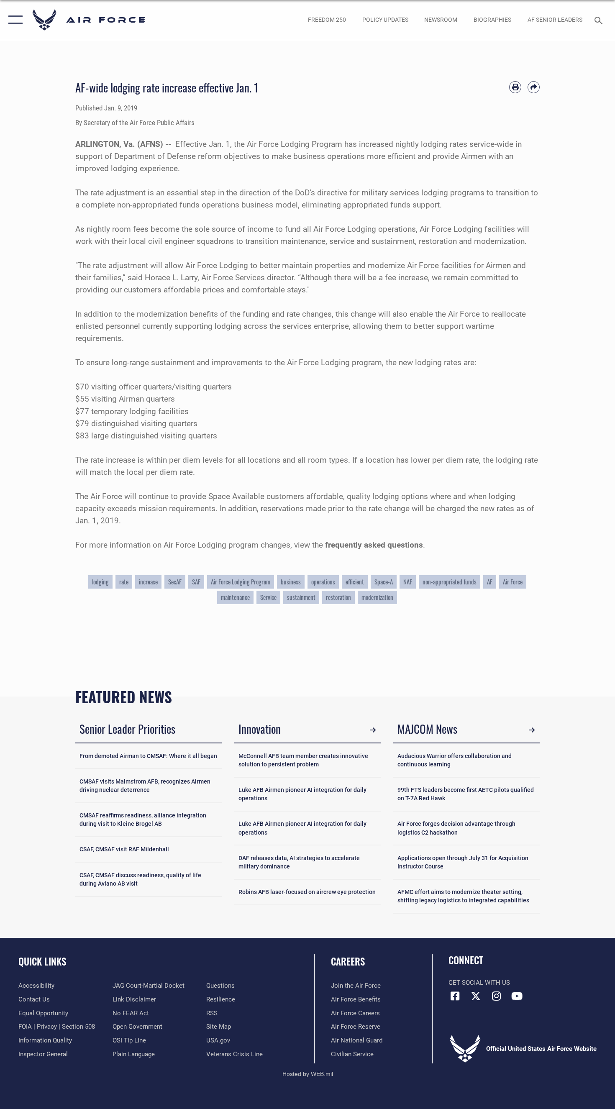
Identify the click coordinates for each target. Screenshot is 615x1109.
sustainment (301, 597)
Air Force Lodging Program (240, 581)
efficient (355, 581)
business (291, 581)
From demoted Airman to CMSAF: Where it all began (148, 756)
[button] (13, 20)
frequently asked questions (374, 545)
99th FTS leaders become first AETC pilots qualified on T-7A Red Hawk (465, 794)
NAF (407, 581)
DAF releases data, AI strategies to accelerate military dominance (299, 862)
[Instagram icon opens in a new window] (496, 996)
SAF (196, 581)
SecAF (175, 581)
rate (123, 581)
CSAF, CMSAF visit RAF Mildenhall (124, 849)
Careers (348, 961)
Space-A (383, 581)
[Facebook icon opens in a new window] (454, 996)
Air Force (513, 581)
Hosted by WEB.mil (307, 1074)
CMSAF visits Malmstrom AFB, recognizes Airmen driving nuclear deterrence (144, 785)
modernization (377, 597)
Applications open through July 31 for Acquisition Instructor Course (462, 862)
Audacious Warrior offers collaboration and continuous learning (454, 760)
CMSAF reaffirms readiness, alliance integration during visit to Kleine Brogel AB (142, 819)
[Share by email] (534, 87)
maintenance (235, 597)
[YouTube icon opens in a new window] (516, 996)
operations (323, 581)
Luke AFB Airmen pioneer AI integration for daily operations (302, 794)
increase (148, 581)
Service (268, 597)
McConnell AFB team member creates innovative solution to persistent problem (303, 760)
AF (489, 581)
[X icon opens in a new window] (475, 996)
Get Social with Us (479, 982)
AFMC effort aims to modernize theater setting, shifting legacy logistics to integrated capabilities (463, 896)
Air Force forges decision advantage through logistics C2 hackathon (456, 827)
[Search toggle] (599, 19)
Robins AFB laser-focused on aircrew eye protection (307, 892)
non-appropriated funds (450, 581)
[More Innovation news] (372, 730)
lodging (100, 581)
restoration (338, 597)
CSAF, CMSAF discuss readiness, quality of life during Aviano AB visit (140, 879)
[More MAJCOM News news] (531, 730)
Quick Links (42, 961)
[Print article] (515, 87)
